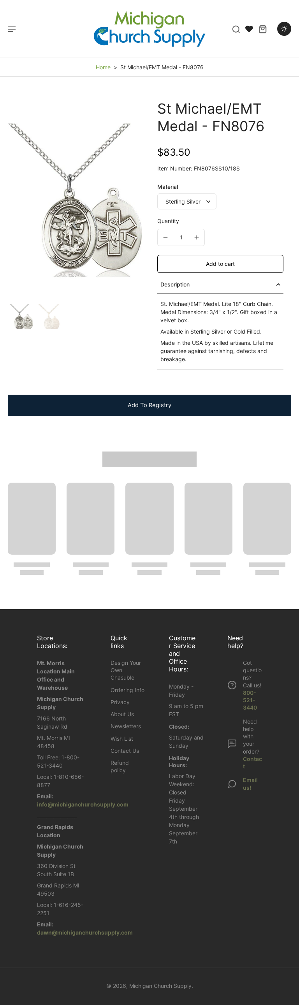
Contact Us (125, 750)
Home (103, 67)
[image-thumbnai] (20, 316)
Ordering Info (127, 690)
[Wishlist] (249, 28)
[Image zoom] (75, 200)
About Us (122, 714)
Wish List (122, 738)
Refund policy (120, 766)
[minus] (165, 237)
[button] (220, 264)
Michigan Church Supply (160, 985)
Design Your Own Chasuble (126, 670)
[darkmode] (284, 29)
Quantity (168, 221)
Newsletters (126, 726)
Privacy (120, 702)
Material (167, 186)
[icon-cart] (262, 29)
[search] (235, 29)
